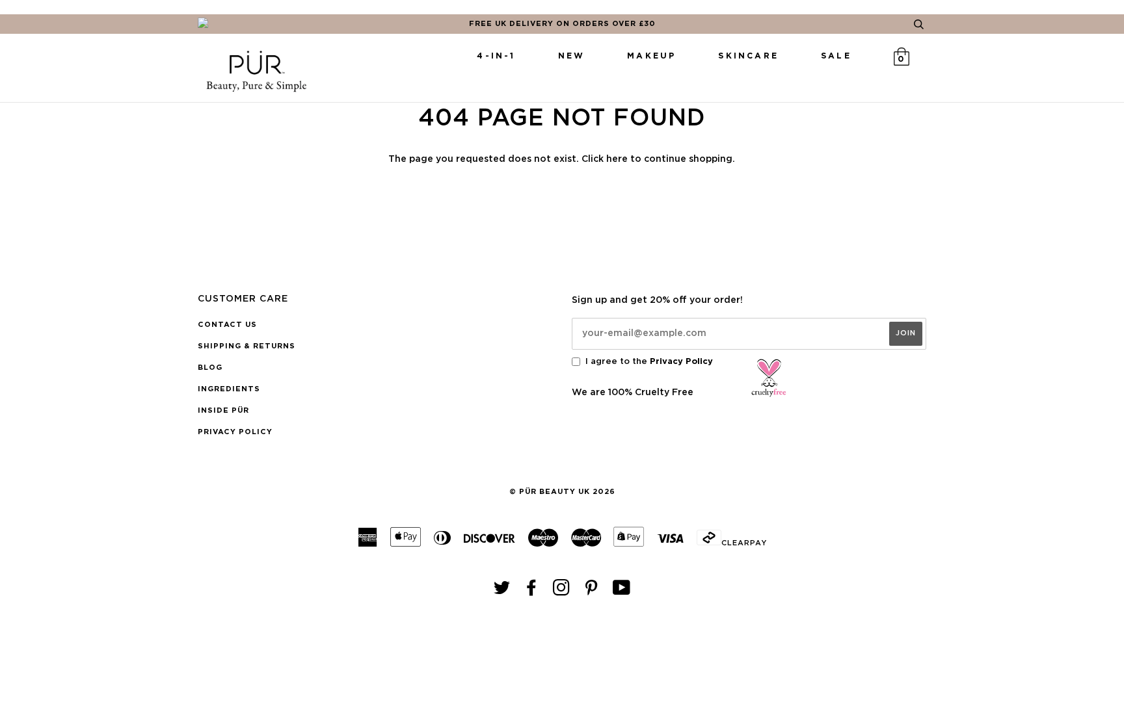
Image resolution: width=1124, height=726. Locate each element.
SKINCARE (748, 56)
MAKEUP (651, 56)
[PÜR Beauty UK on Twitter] (502, 591)
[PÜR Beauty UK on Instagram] (561, 591)
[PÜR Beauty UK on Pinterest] (591, 591)
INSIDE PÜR (223, 410)
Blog (210, 367)
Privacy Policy (235, 431)
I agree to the (649, 361)
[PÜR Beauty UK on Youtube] (622, 591)
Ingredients (229, 389)
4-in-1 (496, 56)
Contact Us (227, 324)
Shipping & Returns (246, 346)
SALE (836, 56)
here (617, 159)
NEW (571, 56)
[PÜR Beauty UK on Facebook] (532, 591)
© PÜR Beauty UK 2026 (562, 491)
